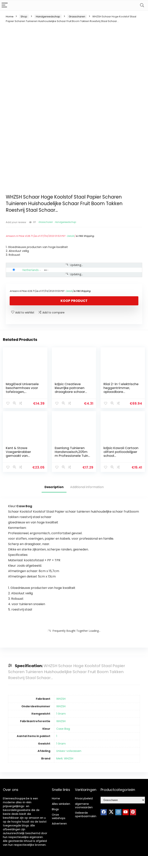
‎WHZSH (61, 699)
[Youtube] (126, 812)
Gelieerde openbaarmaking (86, 814)
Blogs (55, 809)
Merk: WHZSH (64, 758)
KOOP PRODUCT (74, 300)
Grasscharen (77, 16)
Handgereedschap (48, 16)
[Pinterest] (133, 812)
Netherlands (30, 270)
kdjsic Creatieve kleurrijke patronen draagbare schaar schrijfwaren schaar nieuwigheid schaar (71, 392)
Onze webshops (58, 816)
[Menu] (4, 5)
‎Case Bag (63, 729)
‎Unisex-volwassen (68, 751)
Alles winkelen (61, 804)
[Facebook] (104, 812)
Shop (24, 16)
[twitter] (111, 812)
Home (9, 16)
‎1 (56, 736)
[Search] (142, 5)
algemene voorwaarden (84, 805)
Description (54, 487)
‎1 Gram (61, 714)
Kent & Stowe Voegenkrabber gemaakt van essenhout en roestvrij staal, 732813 (23, 456)
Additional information (87, 487)
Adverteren (59, 823)
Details (70, 236)
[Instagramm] (118, 812)
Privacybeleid (84, 798)
